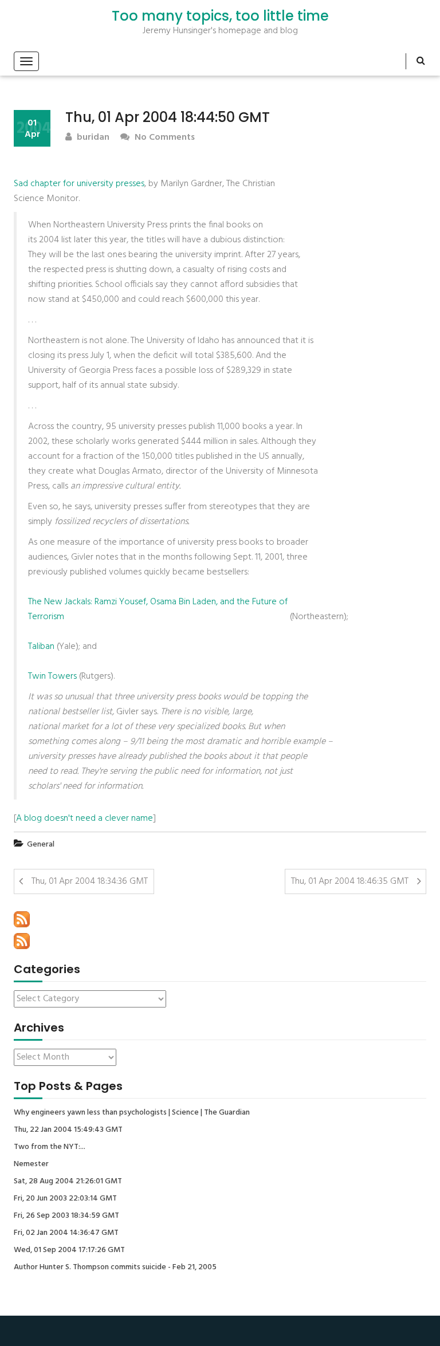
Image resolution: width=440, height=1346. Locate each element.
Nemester (31, 1164)
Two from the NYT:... (49, 1147)
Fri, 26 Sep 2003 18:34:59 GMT (66, 1216)
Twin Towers (52, 676)
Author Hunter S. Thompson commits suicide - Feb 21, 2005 (115, 1267)
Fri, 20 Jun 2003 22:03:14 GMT (65, 1199)
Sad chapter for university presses (79, 183)
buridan (91, 137)
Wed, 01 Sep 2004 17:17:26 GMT (69, 1250)
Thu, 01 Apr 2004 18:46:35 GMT (349, 881)
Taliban (41, 646)
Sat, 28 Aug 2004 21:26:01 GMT (68, 1181)
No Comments (163, 137)
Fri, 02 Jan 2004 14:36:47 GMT (66, 1233)
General (40, 844)
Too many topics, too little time (220, 16)
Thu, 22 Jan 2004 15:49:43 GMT (68, 1130)
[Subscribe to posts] (22, 919)
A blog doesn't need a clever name (84, 818)
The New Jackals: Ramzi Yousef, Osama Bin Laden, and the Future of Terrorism (158, 609)
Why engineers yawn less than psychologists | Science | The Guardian (132, 1113)
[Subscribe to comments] (22, 941)
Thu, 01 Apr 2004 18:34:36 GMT (90, 881)
